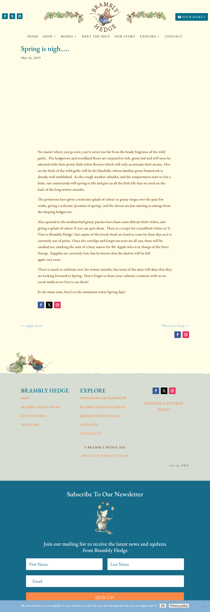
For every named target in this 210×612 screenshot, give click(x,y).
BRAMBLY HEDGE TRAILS (100, 416)
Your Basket (194, 17)
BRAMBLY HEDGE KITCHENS (102, 407)
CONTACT (173, 36)
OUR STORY (125, 36)
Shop (47, 36)
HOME (32, 36)
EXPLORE (148, 36)
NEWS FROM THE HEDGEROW (103, 398)
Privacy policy (179, 605)
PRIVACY (89, 456)
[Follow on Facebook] (5, 16)
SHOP (25, 398)
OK (163, 605)
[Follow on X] (12, 16)
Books (67, 36)
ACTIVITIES (89, 425)
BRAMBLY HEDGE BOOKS (40, 407)
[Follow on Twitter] (49, 305)
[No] (205, 606)
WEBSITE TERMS (114, 456)
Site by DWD (179, 465)
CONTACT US (90, 433)
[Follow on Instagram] (20, 16)
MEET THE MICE (96, 36)
